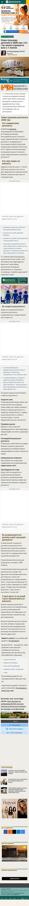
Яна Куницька (14, 51)
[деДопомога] (13, 2)
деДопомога (10, 36)
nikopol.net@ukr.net (12, 54)
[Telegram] (19, 832)
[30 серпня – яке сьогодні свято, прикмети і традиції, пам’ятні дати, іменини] (4, 773)
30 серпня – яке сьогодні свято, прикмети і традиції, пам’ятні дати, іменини (17, 772)
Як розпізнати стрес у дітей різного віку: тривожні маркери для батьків (18, 780)
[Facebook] (6, 832)
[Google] (23, 832)
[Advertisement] (14, 198)
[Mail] (14, 832)
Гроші (2, 36)
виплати (13, 129)
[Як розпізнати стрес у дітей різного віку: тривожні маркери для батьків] (4, 781)
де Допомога (14, 641)
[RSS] (10, 832)
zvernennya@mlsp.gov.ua (19, 893)
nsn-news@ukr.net (15, 894)
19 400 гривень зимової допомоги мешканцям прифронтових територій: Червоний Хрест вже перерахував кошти (17, 790)
